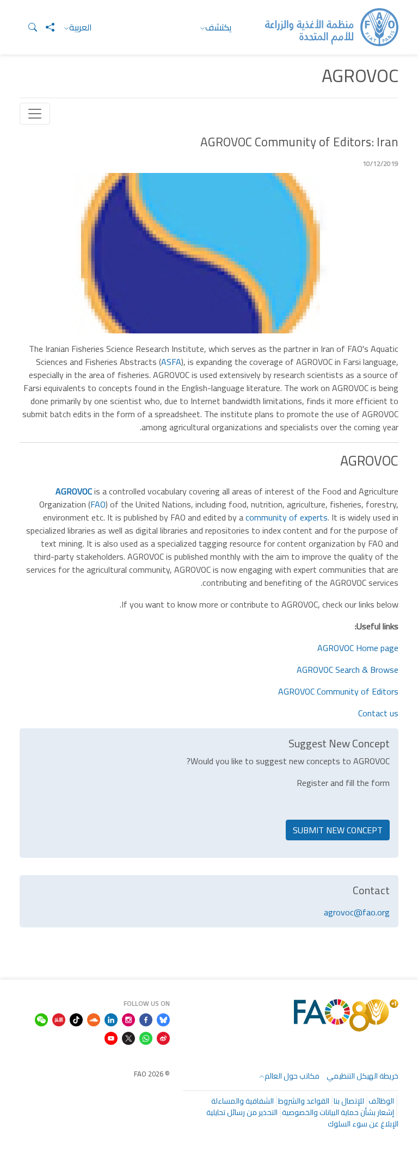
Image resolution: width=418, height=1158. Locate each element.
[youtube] (111, 1037)
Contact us (378, 713)
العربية (80, 27)
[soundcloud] (93, 1019)
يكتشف (218, 27)
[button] (28, 27)
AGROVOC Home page (357, 648)
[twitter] (128, 1037)
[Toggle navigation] (35, 114)
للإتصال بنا (349, 1101)
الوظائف (381, 1101)
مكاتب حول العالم (292, 1076)
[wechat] (41, 1019)
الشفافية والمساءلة (242, 1101)
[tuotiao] (58, 1019)
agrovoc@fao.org (357, 912)
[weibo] (163, 1037)
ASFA (171, 362)
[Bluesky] (163, 1019)
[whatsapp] (145, 1037)
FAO (98, 504)
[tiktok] (76, 1019)
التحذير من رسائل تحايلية (242, 1112)
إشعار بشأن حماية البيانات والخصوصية (338, 1112)
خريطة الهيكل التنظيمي (362, 1076)
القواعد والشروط (303, 1101)
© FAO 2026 (152, 1073)
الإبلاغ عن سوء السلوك (363, 1124)
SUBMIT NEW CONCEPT (338, 830)
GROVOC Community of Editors (341, 691)
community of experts (286, 517)
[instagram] (128, 1019)
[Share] (45, 27)
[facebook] (145, 1019)
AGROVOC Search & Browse (347, 669)
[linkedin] (111, 1019)
